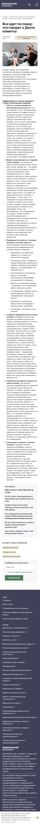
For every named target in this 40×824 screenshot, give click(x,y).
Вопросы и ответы (11, 636)
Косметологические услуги (14, 693)
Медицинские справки (12, 689)
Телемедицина (9, 666)
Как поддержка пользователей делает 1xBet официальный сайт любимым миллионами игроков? (19, 516)
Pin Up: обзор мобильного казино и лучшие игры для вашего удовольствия (19, 524)
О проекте (6, 600)
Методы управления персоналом (17, 670)
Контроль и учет (10, 640)
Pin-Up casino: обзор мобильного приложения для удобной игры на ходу (19, 498)
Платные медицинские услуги (16, 648)
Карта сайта (7, 604)
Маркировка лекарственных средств (19, 644)
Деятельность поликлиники (15, 628)
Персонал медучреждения (14, 632)
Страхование (8, 707)
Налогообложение (10, 658)
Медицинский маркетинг (14, 674)
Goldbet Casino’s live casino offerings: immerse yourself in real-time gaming (19, 507)
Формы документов (11, 685)
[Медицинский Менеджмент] (10, 5)
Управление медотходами (14, 662)
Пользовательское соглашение (15, 608)
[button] (29, 4)
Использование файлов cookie (15, 619)
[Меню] (37, 4)
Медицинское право (12, 703)
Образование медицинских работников (20, 717)
